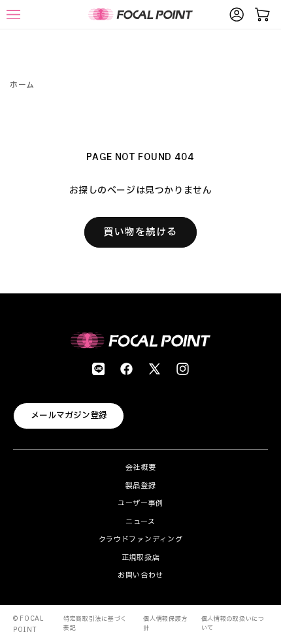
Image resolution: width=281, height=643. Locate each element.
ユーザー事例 (140, 503)
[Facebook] (126, 368)
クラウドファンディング (141, 539)
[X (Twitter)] (154, 368)
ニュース (140, 521)
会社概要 (140, 467)
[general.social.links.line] (98, 368)
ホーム (22, 85)
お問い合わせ (140, 575)
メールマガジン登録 (69, 415)
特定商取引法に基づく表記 (95, 623)
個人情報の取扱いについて (233, 623)
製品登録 (140, 485)
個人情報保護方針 (165, 623)
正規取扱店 (141, 557)
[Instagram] (182, 368)
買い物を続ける (140, 232)
